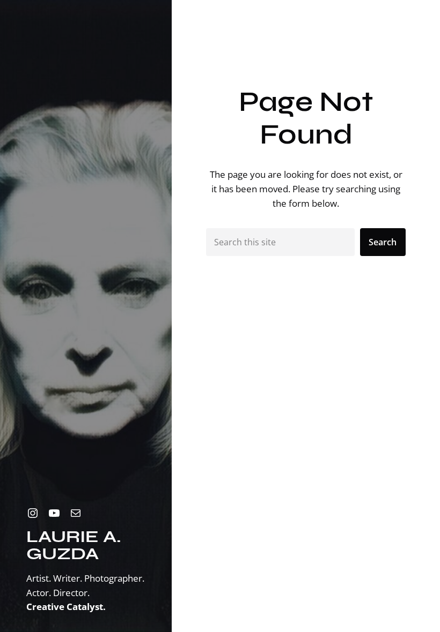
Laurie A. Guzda (73, 545)
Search (383, 242)
